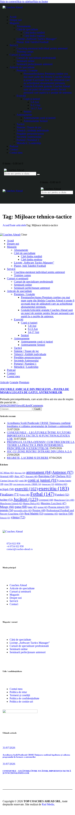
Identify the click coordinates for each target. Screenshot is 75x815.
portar (43, 507)
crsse (8, 484)
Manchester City (64, 500)
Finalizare (9, 494)
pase (32, 507)
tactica (66, 513)
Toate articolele (17, 225)
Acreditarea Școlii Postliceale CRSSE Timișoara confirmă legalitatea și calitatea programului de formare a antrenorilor (39, 425)
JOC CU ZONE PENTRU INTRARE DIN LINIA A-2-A (39, 451)
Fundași (62, 494)
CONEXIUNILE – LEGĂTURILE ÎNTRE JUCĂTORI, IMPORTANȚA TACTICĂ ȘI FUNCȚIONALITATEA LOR (39, 435)
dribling (61, 484)
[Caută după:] (16, 408)
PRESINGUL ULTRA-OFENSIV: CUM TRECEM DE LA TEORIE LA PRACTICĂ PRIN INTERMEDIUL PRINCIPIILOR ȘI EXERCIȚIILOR (40, 445)
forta (25, 494)
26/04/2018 (6, 405)
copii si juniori (43, 480)
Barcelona (46, 476)
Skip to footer (40, 1)
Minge (7, 507)
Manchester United (11, 503)
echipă (7, 489)
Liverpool (46, 500)
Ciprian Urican (9, 480)
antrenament (38, 472)
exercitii (26, 489)
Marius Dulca (31, 503)
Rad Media (48, 804)
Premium (24, 382)
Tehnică (5, 518)
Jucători (25, 499)
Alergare (19, 473)
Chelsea (63, 476)
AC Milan (7, 472)
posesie (6, 510)
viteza (18, 517)
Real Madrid (33, 513)
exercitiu (54, 488)
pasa (21, 507)
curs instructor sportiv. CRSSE (27, 484)
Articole (4, 382)
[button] (26, 405)
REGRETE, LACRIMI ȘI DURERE (27, 457)
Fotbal (42, 494)
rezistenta (51, 513)
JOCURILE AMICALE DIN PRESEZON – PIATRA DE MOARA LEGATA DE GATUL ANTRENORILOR (34, 391)
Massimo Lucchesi (53, 503)
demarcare (48, 484)
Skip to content (8, 1)
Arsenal (7, 476)
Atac (19, 476)
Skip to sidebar (25, 1)
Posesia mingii (58, 506)
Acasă (6, 225)
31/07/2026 (9, 747)
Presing (39, 510)
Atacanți (31, 476)
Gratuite (14, 382)
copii (23, 480)
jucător (6, 499)
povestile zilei (23, 510)
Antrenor (62, 472)
